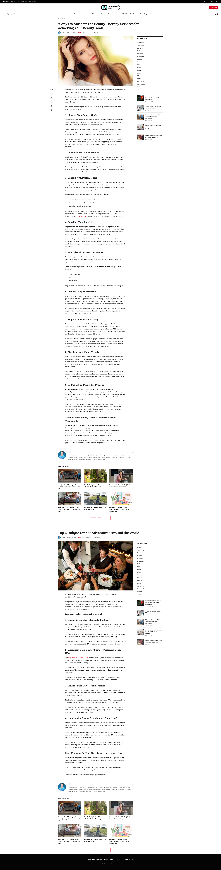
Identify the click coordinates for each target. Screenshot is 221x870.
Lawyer (117, 14)
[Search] (215, 14)
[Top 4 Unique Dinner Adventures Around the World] (95, 565)
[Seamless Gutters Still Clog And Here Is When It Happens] (121, 476)
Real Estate (133, 14)
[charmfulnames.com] (110, 7)
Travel (151, 14)
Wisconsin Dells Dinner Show (78, 658)
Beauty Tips (140, 48)
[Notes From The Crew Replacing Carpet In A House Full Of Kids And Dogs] (69, 498)
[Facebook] (51, 94)
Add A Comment (95, 518)
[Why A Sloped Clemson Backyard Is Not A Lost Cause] (95, 498)
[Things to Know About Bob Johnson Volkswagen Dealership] (140, 117)
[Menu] (217, 14)
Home (69, 14)
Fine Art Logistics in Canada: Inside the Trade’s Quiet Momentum (153, 97)
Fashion (103, 14)
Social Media (141, 84)
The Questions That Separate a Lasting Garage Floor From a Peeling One (69, 486)
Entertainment (141, 56)
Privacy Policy (109, 859)
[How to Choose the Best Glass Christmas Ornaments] (140, 137)
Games (139, 64)
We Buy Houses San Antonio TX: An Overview (24, 1)
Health (110, 14)
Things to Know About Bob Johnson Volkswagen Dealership (152, 116)
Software (139, 87)
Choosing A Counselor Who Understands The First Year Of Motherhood (119, 509)
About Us (206, 1)
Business (86, 14)
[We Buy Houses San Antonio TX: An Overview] (140, 108)
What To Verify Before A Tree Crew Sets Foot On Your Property (95, 486)
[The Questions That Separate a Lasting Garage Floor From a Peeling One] (69, 476)
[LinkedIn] (51, 102)
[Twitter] (51, 98)
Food (138, 62)
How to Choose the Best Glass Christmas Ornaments (153, 136)
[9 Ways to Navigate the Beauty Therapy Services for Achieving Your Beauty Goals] (95, 61)
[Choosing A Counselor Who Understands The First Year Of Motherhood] (121, 498)
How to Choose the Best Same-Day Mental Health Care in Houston (153, 127)
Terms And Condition (94, 859)
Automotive (77, 14)
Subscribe (214, 7)
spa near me (82, 216)
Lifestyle (125, 14)
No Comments (87, 32)
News (139, 78)
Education (95, 14)
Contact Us (214, 1)
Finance (139, 70)
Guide (63, 18)
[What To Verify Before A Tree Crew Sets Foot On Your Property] (95, 476)
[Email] (51, 110)
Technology (143, 14)
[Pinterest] (51, 106)
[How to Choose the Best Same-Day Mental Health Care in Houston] (140, 127)
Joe (64, 32)
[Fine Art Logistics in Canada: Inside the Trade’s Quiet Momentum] (140, 98)
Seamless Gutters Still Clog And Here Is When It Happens (119, 486)
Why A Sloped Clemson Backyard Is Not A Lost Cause (95, 508)
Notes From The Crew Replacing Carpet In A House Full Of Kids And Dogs (69, 509)
